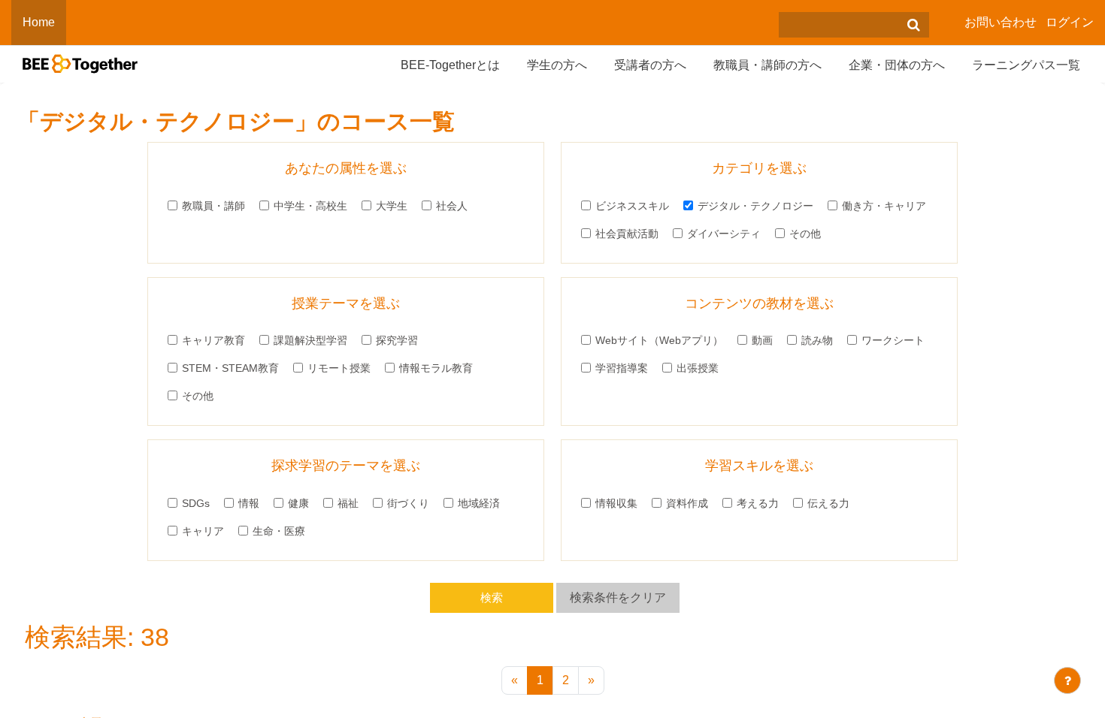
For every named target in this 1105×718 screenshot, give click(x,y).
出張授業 (698, 368)
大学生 (391, 206)
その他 (805, 234)
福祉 (348, 503)
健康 (298, 503)
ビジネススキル (632, 206)
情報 (248, 503)
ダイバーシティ (724, 234)
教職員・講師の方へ (767, 65)
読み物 (817, 340)
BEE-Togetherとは (450, 65)
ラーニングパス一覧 (1026, 65)
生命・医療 (279, 531)
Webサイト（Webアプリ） (659, 340)
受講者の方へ (650, 65)
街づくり (408, 503)
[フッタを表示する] (1067, 680)
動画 (762, 340)
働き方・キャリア (884, 206)
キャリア (203, 531)
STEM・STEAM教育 (230, 368)
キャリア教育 (213, 340)
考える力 (758, 503)
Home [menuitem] (39, 22)
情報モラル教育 (436, 368)
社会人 (452, 206)
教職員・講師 (213, 206)
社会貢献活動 (626, 234)
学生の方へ (557, 65)
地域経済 (479, 503)
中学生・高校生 (310, 206)
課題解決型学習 (310, 340)
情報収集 (616, 503)
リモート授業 (339, 368)
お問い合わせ (1000, 22)
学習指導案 (621, 368)
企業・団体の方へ (897, 65)
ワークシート (893, 340)
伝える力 (828, 503)
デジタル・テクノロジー (755, 206)
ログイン (1070, 22)
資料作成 (687, 503)
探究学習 (397, 340)
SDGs (196, 503)
